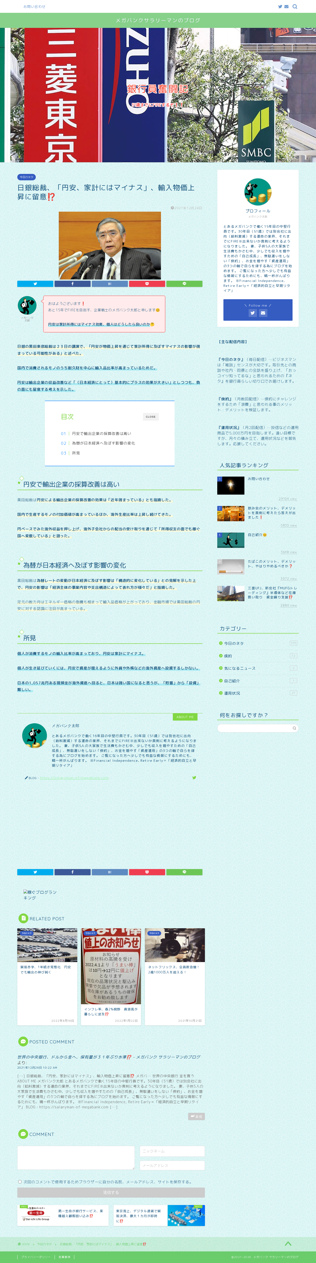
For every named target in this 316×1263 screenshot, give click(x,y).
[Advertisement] (109, 822)
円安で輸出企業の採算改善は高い (101, 433)
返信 (199, 1116)
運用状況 (259, 693)
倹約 (259, 656)
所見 (76, 453)
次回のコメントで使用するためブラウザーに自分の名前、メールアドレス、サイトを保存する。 (108, 1182)
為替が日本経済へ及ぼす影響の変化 (103, 443)
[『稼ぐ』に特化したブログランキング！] (111, 895)
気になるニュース (259, 668)
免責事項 (64, 1257)
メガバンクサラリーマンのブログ (158, 20)
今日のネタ (26, 177)
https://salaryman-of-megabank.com (74, 778)
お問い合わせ (34, 6)
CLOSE (151, 416)
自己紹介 (259, 681)
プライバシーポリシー (36, 1257)
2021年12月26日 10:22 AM (37, 1068)
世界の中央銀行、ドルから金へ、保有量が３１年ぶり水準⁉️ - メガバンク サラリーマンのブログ (108, 1057)
